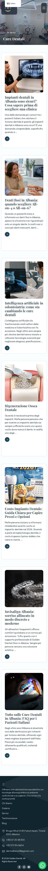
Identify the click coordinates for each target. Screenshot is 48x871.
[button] (42, 865)
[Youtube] (29, 867)
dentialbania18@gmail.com (20, 850)
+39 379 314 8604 (15, 845)
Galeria (6, 808)
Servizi (12, 32)
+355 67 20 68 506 (15, 839)
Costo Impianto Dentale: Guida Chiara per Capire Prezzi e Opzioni (24, 512)
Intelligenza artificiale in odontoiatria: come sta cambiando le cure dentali (24, 309)
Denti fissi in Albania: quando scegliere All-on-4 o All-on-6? (21, 204)
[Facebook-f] (19, 867)
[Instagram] (24, 867)
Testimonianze (9, 818)
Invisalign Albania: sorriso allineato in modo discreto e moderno (19, 617)
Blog (4, 823)
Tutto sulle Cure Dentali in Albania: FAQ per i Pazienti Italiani (23, 718)
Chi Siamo (7, 803)
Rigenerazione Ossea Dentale (21, 408)
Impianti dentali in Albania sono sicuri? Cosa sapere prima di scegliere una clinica (21, 103)
